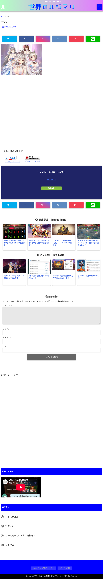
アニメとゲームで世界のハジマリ (46, 576)
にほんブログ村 (12, 162)
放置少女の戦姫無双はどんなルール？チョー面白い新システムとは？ (88, 243)
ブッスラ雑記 (11, 517)
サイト (5, 346)
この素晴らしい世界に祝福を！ (20, 536)
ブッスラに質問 (65, 568)
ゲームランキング (32, 162)
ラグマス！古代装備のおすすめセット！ (38, 277)
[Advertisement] (51, 112)
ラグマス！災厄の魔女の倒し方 (88, 277)
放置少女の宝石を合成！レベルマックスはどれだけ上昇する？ (14, 243)
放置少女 (9, 526)
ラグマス (9, 545)
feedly (52, 188)
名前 (6, 329)
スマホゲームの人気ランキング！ (43, 568)
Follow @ (51, 179)
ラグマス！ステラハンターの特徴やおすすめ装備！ (14, 277)
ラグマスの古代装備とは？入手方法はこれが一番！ (63, 277)
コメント (8, 306)
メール (7, 338)
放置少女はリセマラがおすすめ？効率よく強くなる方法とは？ (38, 243)
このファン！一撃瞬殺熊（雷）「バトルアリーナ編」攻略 (63, 243)
